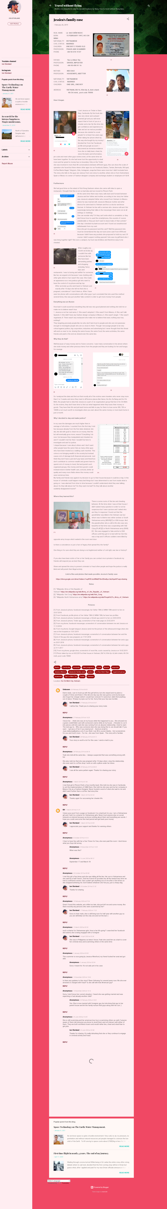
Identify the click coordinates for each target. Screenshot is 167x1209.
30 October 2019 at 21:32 (88, 886)
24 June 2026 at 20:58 (87, 1030)
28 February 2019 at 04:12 (88, 737)
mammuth (104, 1191)
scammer (58, 676)
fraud (99, 667)
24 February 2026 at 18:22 (88, 1000)
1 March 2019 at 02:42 (87, 795)
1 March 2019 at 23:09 (87, 823)
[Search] (148, 6)
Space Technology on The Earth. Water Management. (79, 1127)
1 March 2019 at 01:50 (80, 782)
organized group (119, 672)
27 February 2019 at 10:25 (81, 717)
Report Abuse (7, 163)
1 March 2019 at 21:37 (73, 810)
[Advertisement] (143, 48)
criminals (76, 667)
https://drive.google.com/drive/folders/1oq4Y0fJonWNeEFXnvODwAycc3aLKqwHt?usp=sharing (91, 579)
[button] (128, 19)
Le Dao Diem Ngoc (103, 672)
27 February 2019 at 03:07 (88, 703)
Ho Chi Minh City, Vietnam (70, 681)
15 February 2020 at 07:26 (81, 901)
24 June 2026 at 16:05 (80, 1017)
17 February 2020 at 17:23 (88, 910)
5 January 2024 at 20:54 (87, 962)
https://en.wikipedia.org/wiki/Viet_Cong (87, 594)
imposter (115, 667)
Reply (65, 713)
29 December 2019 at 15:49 (89, 847)
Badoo (57, 667)
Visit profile (14, 24)
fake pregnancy (88, 667)
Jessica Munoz (60, 672)
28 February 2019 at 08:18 (81, 752)
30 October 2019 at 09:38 (81, 873)
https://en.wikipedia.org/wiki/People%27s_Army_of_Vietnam (106, 597)
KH (64, 810)
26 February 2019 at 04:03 (79, 689)
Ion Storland (74, 703)
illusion (106, 667)
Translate (65, 1183)
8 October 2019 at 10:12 (80, 838)
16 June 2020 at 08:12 (87, 858)
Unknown (66, 689)
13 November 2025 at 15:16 (82, 991)
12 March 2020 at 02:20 (80, 927)
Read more (124, 1146)
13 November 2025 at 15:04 (82, 977)
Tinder (82, 676)
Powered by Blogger (101, 1187)
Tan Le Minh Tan (71, 676)
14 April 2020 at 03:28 (87, 936)
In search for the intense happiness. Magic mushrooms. (11, 119)
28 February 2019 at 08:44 (88, 767)
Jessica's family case (77, 672)
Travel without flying (68, 5)
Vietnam (90, 676)
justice (90, 672)
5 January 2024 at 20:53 (80, 953)
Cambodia (66, 667)
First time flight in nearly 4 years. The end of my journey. (81, 1153)
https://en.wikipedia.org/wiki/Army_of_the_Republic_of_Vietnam (85, 592)
